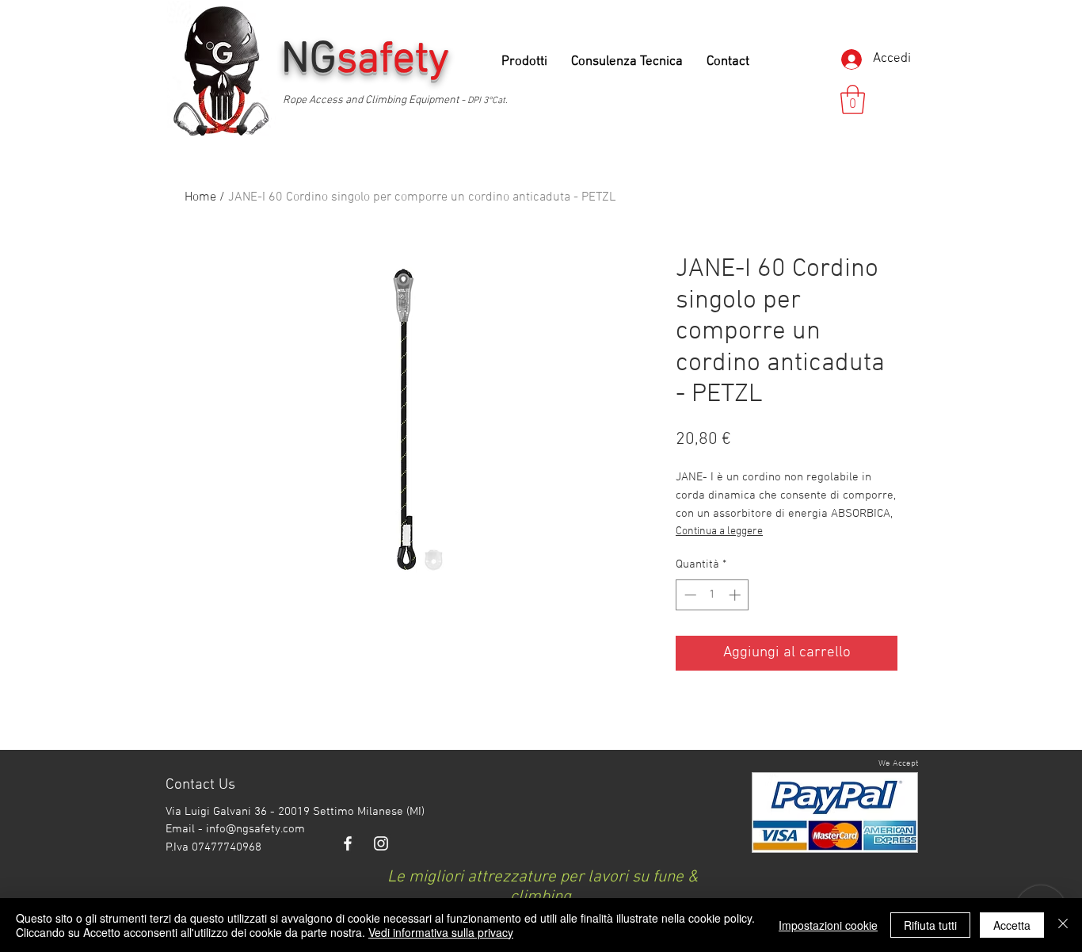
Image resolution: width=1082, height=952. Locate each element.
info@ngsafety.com (255, 829)
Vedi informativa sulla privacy (440, 932)
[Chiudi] (1062, 925)
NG (370, 60)
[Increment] (736, 595)
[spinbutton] (712, 595)
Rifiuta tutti (930, 925)
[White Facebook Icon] (347, 843)
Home (200, 197)
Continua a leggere (719, 531)
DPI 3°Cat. (487, 100)
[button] (852, 99)
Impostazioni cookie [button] (828, 925)
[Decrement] (688, 595)
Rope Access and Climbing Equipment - (375, 100)
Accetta (1012, 925)
